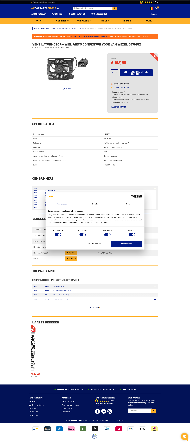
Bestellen (32, 401)
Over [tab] (128, 204)
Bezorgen (32, 408)
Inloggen (154, 14)
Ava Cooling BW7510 (41, 235)
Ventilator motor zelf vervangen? (116, 143)
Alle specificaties (119, 107)
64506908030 (50, 191)
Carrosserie (83, 21)
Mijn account (33, 415)
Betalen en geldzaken (36, 405)
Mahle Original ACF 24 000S (43, 247)
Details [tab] (95, 204)
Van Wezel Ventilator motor (113, 147)
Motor (39, 21)
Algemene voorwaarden (70, 405)
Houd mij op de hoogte (137, 73)
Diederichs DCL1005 (41, 241)
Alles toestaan (126, 244)
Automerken (57, 14)
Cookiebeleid (66, 412)
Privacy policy (67, 408)
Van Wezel (107, 138)
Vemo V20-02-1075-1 (105, 253)
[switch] (82, 234)
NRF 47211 (37, 259)
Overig (149, 21)
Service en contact (68, 401)
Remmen (127, 21)
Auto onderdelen (38, 14)
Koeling (105, 21)
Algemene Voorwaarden (100, 420)
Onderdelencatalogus (41, 28)
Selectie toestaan (94, 244)
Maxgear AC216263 (40, 253)
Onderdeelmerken (77, 14)
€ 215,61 (71, 253)
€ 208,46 (72, 259)
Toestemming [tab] (62, 204)
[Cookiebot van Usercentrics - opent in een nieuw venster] (132, 196)
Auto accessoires (99, 14)
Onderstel (61, 21)
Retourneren (33, 412)
